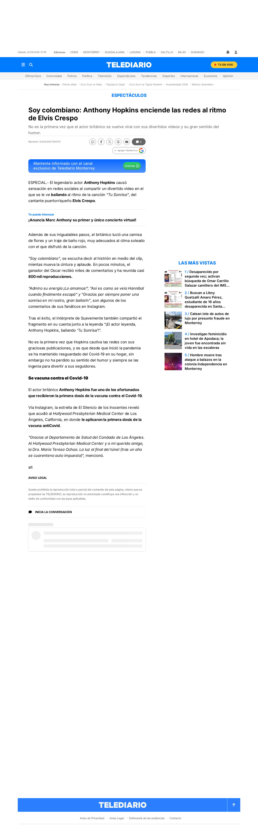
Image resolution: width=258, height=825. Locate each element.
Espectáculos (126, 76)
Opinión (228, 76)
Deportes (168, 76)
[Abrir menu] (23, 64)
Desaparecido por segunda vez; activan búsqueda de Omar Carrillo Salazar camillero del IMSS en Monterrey (207, 281)
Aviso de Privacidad (92, 818)
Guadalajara (115, 52)
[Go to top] (233, 805)
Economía (210, 76)
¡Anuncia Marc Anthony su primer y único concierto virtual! (82, 220)
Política (87, 76)
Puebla (151, 52)
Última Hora (33, 76)
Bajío (182, 52)
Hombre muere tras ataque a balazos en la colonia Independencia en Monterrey (206, 362)
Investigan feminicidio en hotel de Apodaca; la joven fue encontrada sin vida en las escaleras (206, 341)
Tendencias (149, 76)
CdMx (74, 52)
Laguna (135, 52)
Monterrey (91, 52)
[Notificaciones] (228, 52)
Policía (71, 76)
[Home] (129, 65)
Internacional (189, 76)
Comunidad (54, 76)
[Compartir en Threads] (118, 141)
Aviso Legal (117, 818)
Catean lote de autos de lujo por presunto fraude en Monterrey (207, 318)
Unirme (130, 166)
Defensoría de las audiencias (147, 818)
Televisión (105, 76)
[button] (129, 150)
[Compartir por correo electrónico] (126, 141)
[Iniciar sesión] (236, 52)
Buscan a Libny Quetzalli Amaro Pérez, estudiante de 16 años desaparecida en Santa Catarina (204, 302)
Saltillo (167, 52)
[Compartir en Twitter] (109, 141)
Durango (197, 52)
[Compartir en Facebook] (101, 141)
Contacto (175, 818)
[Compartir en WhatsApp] (92, 141)
